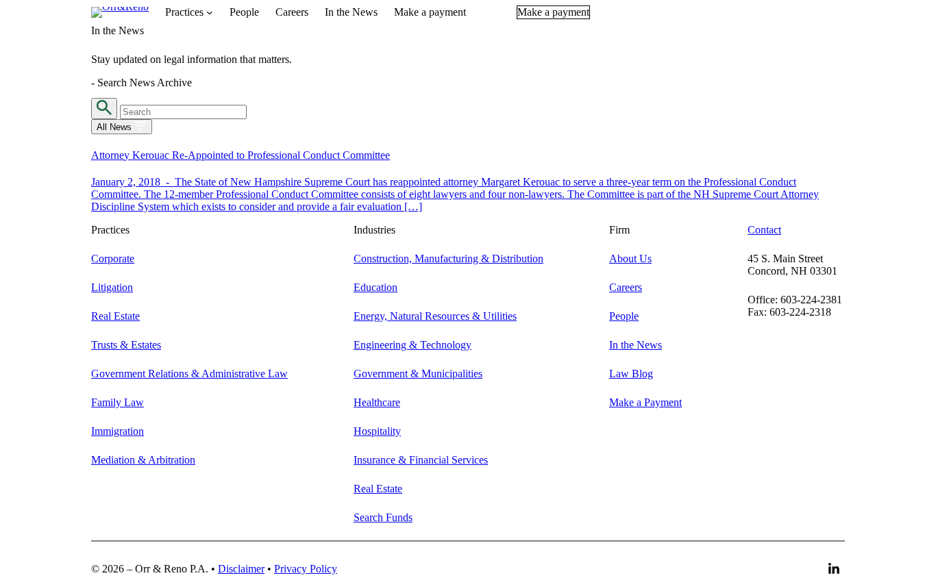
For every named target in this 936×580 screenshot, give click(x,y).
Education (375, 287)
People (624, 316)
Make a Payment (645, 402)
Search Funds (383, 517)
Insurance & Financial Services (421, 460)
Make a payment (553, 12)
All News (115, 127)
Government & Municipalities (418, 373)
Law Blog (631, 373)
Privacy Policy (305, 569)
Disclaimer (241, 569)
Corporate (112, 258)
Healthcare (377, 402)
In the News (635, 345)
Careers (625, 287)
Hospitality (377, 431)
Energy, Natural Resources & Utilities (435, 316)
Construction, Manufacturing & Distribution (448, 258)
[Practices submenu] (209, 12)
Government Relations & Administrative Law (189, 373)
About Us (630, 258)
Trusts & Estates (126, 345)
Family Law (117, 402)
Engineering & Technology (412, 345)
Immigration (117, 431)
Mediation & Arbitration (143, 460)
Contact (764, 230)
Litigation (112, 287)
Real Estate (115, 316)
